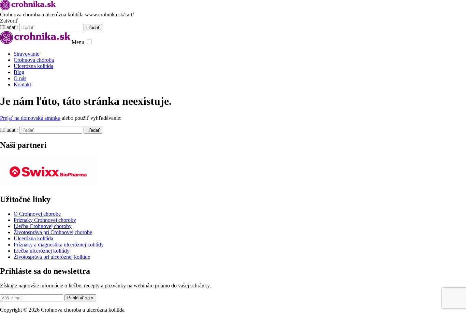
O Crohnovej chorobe (37, 214)
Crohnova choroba (34, 60)
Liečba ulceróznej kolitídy (42, 251)
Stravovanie (26, 54)
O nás (20, 78)
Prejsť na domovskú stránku (30, 118)
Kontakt (22, 84)
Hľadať (93, 130)
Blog (19, 72)
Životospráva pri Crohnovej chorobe (53, 232)
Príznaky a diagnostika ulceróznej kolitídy (59, 244)
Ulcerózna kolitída (33, 66)
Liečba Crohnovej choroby (43, 226)
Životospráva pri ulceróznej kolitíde (52, 257)
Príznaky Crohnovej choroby (45, 220)
